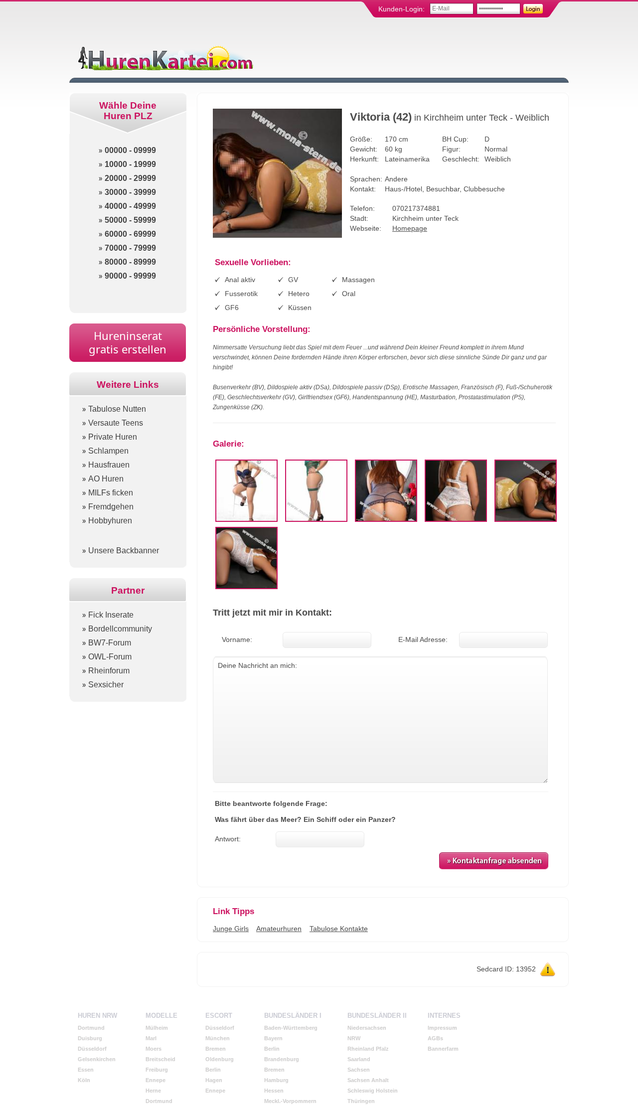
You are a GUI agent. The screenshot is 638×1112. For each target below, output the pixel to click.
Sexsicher (106, 684)
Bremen (215, 1049)
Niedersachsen (366, 1028)
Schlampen (108, 451)
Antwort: (228, 839)
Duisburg (90, 1038)
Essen (86, 1070)
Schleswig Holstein (372, 1091)
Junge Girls (231, 929)
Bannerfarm (443, 1049)
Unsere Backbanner (123, 550)
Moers (153, 1049)
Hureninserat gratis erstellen (127, 342)
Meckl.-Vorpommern (290, 1101)
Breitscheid (160, 1059)
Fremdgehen (111, 506)
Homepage (409, 228)
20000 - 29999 (130, 178)
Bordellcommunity (120, 629)
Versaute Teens (115, 423)
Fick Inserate (111, 615)
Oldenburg (219, 1059)
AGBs (435, 1038)
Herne (153, 1091)
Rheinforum (109, 670)
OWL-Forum (110, 656)
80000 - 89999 (130, 262)
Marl (151, 1038)
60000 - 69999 (130, 234)
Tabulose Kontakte (339, 929)
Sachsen (358, 1070)
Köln (84, 1080)
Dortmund (91, 1028)
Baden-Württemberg (291, 1028)
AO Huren (106, 479)
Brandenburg (281, 1059)
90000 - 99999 (130, 276)
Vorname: (237, 639)
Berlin (213, 1070)
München (217, 1038)
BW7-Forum (109, 642)
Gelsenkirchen (97, 1059)
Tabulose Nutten (117, 409)
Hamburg (276, 1080)
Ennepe (155, 1080)
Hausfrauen (109, 465)
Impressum (442, 1028)
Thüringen (361, 1101)
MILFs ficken (110, 492)
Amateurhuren (279, 929)
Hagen (213, 1080)
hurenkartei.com (164, 57)
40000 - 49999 (130, 206)
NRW (353, 1038)
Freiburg (157, 1070)
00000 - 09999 (130, 150)
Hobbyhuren (110, 520)
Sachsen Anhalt (368, 1080)
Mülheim (157, 1028)
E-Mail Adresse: (423, 639)
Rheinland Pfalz (368, 1049)
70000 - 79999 (130, 248)
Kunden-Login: (401, 9)
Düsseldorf (92, 1049)
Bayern (273, 1038)
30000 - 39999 (130, 192)
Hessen (274, 1091)
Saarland (358, 1059)
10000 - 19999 (130, 164)
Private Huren (112, 437)
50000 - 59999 (130, 220)
